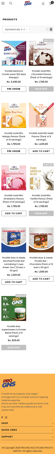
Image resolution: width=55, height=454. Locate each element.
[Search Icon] (13, 3)
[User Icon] (43, 3)
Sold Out (41, 89)
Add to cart (41, 151)
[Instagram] (7, 417)
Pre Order (14, 89)
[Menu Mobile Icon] (3, 3)
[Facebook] (3, 417)
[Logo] (28, 3)
